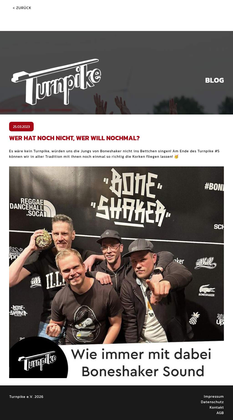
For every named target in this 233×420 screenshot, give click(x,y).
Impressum (214, 396)
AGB (220, 412)
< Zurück (22, 7)
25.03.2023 (21, 126)
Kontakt (217, 407)
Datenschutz (212, 402)
